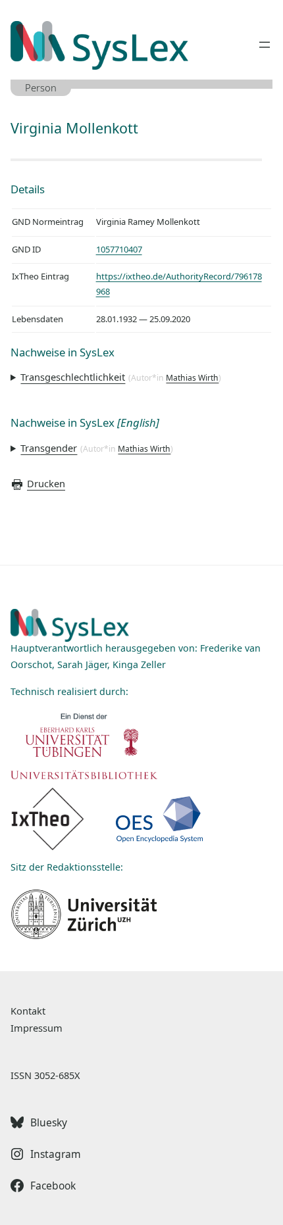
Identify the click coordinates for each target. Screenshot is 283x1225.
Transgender (48, 447)
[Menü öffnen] (264, 45)
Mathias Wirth (192, 377)
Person (41, 87)
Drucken (46, 483)
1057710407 (119, 249)
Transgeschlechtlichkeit (72, 376)
